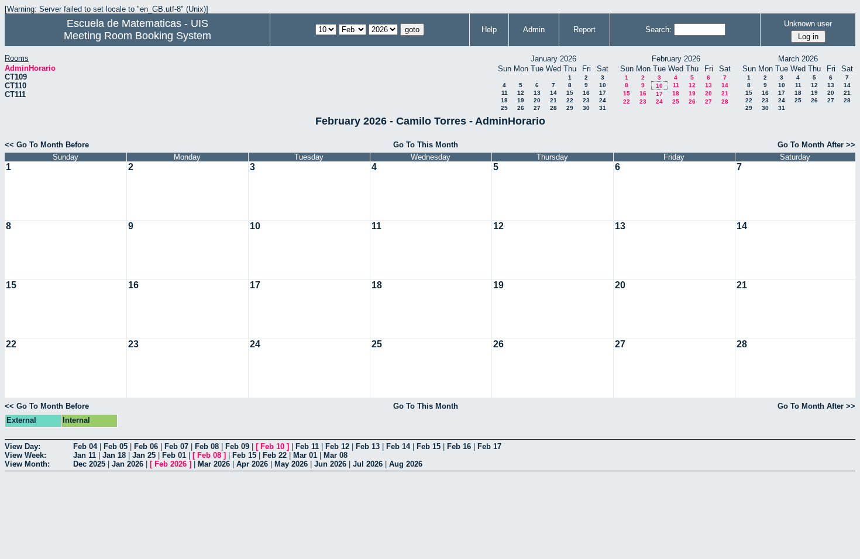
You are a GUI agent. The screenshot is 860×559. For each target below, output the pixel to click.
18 (504, 100)
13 (537, 92)
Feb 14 (398, 446)
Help (489, 29)
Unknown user (808, 23)
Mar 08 (336, 455)
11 (504, 92)
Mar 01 (305, 455)
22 (569, 100)
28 (553, 108)
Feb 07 (176, 446)
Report (584, 29)
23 (586, 100)
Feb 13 (368, 446)
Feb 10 (272, 446)
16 (586, 92)
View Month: (27, 464)
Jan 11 (84, 455)
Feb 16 (459, 446)
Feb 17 (489, 446)
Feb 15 (429, 446)
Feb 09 (237, 446)
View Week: (25, 455)
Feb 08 (207, 446)
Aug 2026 (405, 464)
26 (520, 108)
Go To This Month (425, 144)
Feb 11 (307, 446)
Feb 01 (174, 455)
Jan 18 (114, 455)
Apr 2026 (252, 464)
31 (602, 108)
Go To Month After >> (816, 144)
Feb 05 (116, 446)
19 (520, 100)
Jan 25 (144, 455)
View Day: (22, 446)
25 (504, 108)
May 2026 (291, 464)
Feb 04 (85, 446)
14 (553, 92)
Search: (658, 29)
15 (569, 92)
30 (586, 108)
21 (553, 100)
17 (602, 92)
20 (537, 100)
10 (602, 85)
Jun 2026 (330, 464)
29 (569, 108)
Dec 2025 (89, 464)
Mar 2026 (214, 464)
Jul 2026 (368, 464)
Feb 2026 (170, 464)
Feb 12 (337, 446)
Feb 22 (275, 455)
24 (602, 100)
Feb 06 (146, 446)
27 (537, 108)
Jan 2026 (127, 464)
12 (520, 92)
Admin (534, 29)
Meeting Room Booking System (137, 36)
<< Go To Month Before (47, 144)
